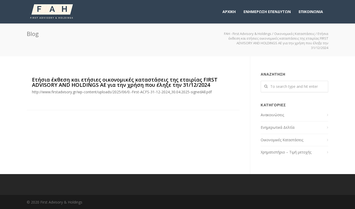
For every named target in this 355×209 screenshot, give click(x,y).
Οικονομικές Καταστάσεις (294, 33)
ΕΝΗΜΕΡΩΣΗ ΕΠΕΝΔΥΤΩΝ (267, 11)
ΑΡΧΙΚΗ (229, 11)
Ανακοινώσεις (272, 114)
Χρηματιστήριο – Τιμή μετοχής (286, 152)
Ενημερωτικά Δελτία (277, 127)
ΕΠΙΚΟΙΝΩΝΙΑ (311, 11)
